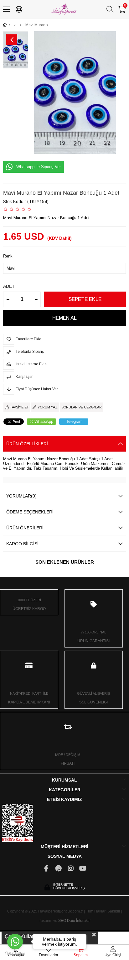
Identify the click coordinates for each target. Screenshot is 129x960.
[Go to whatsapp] (15, 941)
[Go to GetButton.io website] (15, 954)
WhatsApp (43, 421)
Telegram (74, 421)
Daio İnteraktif (78, 920)
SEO (62, 920)
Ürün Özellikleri (27, 443)
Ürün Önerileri (25, 527)
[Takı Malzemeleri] (15, 25)
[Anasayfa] (9, 25)
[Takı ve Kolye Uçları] (20, 25)
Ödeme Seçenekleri (30, 511)
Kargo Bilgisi (22, 543)
